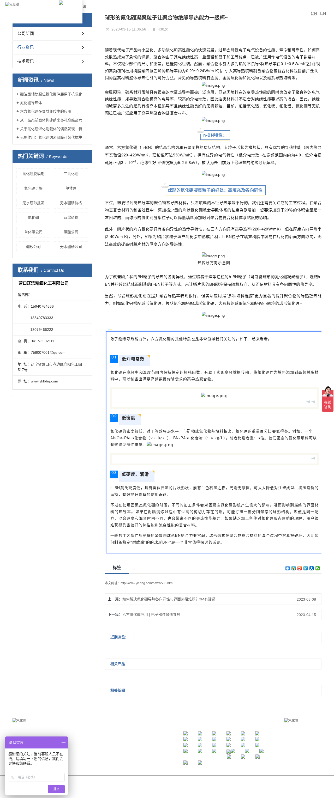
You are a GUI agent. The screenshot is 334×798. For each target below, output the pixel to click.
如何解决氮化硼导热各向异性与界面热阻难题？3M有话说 (168, 599)
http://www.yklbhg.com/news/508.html (147, 583)
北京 (143, 788)
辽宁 (172, 788)
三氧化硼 (71, 174)
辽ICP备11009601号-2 (180, 782)
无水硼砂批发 (33, 203)
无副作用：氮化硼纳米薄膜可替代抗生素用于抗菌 (54, 137)
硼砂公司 (33, 247)
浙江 (165, 788)
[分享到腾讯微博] (305, 568)
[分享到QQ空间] (293, 568)
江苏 (157, 788)
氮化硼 (33, 217)
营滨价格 (71, 217)
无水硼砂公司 (71, 247)
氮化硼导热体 (31, 103)
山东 (207, 788)
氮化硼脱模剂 (33, 174)
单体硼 (70, 188)
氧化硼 (227, 782)
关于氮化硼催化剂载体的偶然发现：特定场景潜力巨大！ (54, 129)
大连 (193, 788)
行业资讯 (25, 47)
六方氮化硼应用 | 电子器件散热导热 (151, 614)
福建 (200, 788)
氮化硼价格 (33, 188)
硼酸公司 (71, 232)
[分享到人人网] (311, 568)
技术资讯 (25, 61)
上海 (150, 788)
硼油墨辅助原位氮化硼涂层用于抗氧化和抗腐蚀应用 (54, 94)
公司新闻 (25, 33)
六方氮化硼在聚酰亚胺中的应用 (45, 111)
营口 (179, 788)
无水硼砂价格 (71, 203)
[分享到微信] (317, 568)
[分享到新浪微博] (299, 568)
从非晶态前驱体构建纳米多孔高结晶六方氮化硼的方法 (54, 120)
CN (314, 13)
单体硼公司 (33, 232)
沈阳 (186, 788)
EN (323, 13)
